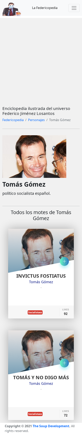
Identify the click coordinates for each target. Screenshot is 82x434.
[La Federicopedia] (13, 8)
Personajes (36, 120)
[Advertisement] (41, 59)
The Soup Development (51, 426)
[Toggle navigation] (74, 8)
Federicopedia (13, 120)
